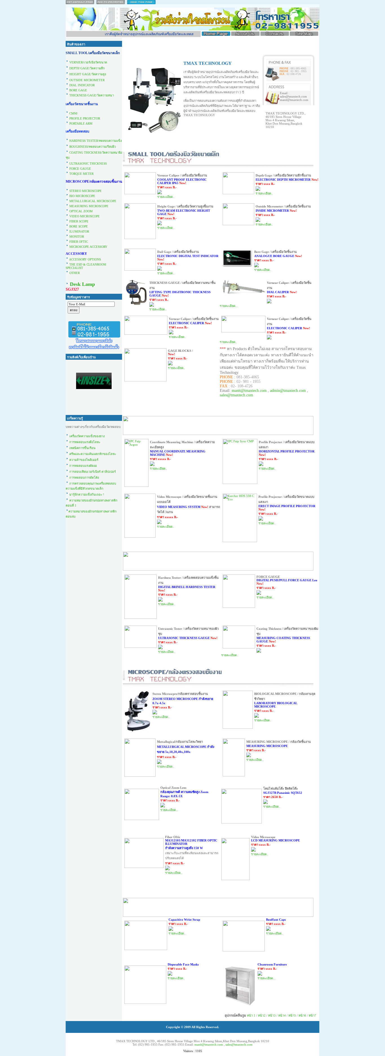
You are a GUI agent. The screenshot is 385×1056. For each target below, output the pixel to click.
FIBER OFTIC (78, 241)
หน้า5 (292, 1015)
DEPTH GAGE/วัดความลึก (87, 68)
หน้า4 (282, 1015)
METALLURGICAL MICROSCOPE (92, 201)
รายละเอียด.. (165, 196)
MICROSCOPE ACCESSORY (88, 246)
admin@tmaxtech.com (288, 390)
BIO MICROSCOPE (82, 196)
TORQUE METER (81, 173)
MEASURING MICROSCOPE (89, 206)
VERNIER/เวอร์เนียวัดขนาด (88, 62)
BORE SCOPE (78, 226)
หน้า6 (302, 1015)
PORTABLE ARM (80, 123)
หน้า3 (272, 1015)
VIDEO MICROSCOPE (84, 216)
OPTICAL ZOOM (81, 211)
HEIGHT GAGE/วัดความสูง (87, 74)
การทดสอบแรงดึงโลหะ (84, 442)
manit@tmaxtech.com (249, 390)
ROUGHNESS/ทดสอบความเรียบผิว (92, 146)
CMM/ (73, 113)
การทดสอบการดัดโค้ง (84, 477)
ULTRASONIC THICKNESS (88, 163)
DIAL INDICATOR (82, 85)
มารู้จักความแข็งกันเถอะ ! (86, 494)
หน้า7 (312, 1015)
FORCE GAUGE (80, 168)
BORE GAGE (78, 90)
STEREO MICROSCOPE (85, 191)
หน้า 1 (251, 1015)
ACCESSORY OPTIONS (84, 259)
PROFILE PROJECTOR (84, 118)
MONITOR (76, 236)
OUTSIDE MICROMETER (87, 80)
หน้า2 (261, 1015)
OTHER (74, 273)
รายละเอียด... (229, 306)
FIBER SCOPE (78, 221)
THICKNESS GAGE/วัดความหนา (91, 95)
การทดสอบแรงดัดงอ (83, 465)
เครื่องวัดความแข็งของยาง (87, 436)
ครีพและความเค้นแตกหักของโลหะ (92, 454)
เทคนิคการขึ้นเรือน (82, 448)
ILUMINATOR (79, 231)
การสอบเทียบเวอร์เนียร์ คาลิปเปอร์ (92, 471)
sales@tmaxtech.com (236, 395)
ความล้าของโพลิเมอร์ (83, 459)
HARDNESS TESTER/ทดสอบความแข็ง (95, 140)
